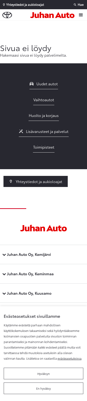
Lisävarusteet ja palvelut (46, 131)
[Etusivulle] (53, 15)
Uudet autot (46, 83)
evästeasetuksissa (69, 358)
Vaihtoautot (43, 99)
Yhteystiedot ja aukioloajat (38, 181)
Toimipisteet (43, 147)
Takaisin (45, 25)
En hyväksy (43, 388)
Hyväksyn (43, 373)
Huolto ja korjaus (44, 115)
